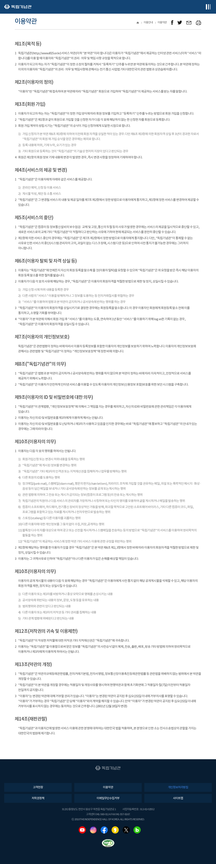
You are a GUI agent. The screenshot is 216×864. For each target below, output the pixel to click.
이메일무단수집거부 (108, 798)
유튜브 (82, 829)
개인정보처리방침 (178, 787)
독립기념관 (18, 6)
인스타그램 (93, 829)
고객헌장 (38, 787)
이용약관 (108, 787)
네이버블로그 (137, 829)
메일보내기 (189, 22)
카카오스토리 (115, 829)
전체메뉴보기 (208, 7)
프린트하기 (198, 22)
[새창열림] (172, 22)
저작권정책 (38, 798)
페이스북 (104, 829)
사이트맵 (178, 798)
